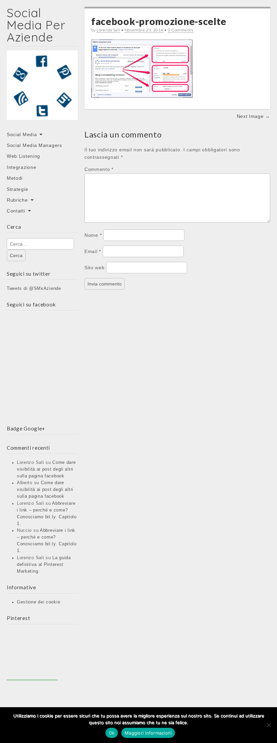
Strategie (17, 189)
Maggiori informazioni (148, 733)
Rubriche (17, 200)
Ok (112, 733)
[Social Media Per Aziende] (42, 90)
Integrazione (21, 167)
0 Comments (181, 29)
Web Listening (23, 156)
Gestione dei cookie (38, 602)
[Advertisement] (32, 654)
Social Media (22, 134)
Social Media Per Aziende (36, 25)
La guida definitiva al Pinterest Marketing (44, 564)
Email (92, 251)
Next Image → (253, 116)
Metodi (15, 178)
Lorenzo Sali (108, 29)
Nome (93, 235)
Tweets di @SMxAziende (34, 288)
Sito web (94, 267)
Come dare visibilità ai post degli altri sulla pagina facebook (46, 469)
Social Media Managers (34, 145)
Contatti (16, 211)
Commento (99, 169)
